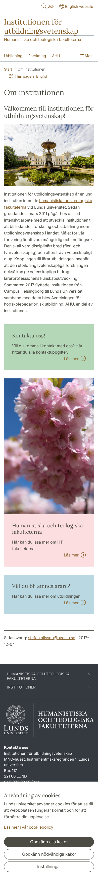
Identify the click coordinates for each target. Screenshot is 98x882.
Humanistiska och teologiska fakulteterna (42, 39)
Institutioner (21, 687)
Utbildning (13, 55)
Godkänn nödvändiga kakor (49, 854)
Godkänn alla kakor (49, 841)
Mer (88, 55)
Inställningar (49, 866)
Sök (50, 6)
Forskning (37, 55)
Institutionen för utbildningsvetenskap (41, 26)
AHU (56, 55)
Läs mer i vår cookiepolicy (28, 827)
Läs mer (72, 358)
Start (8, 69)
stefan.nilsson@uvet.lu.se (51, 637)
